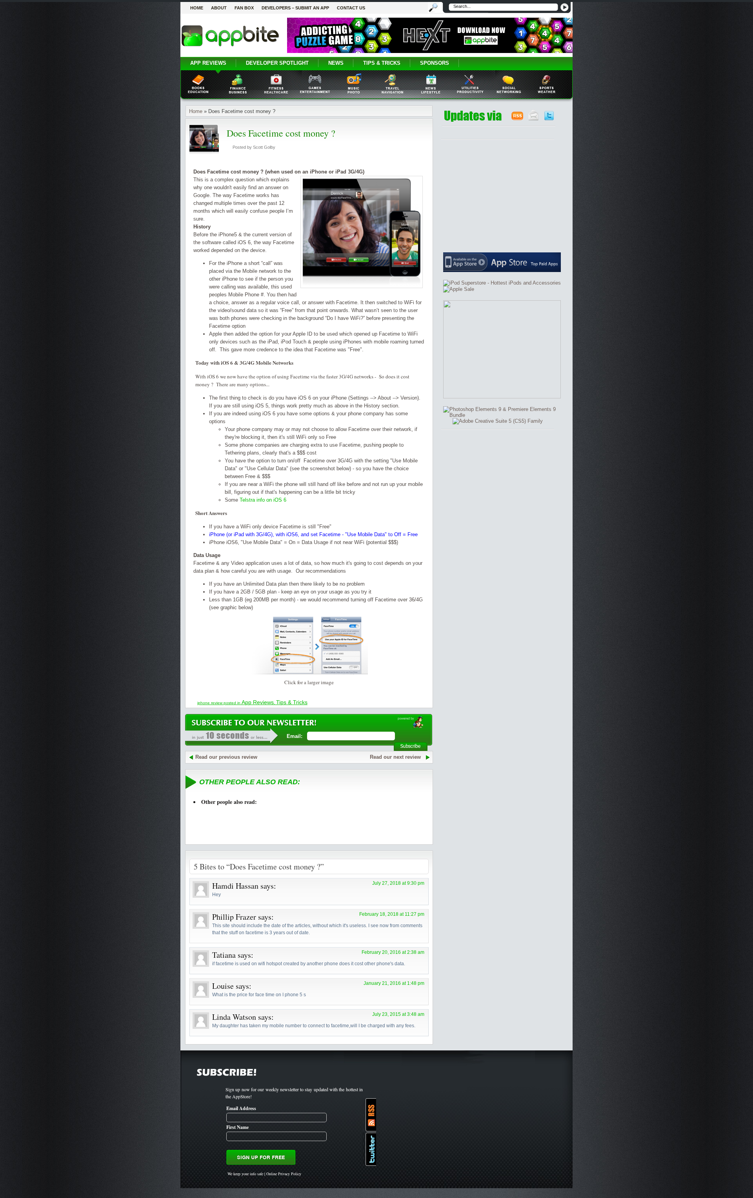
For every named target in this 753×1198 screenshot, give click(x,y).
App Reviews (208, 63)
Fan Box (244, 7)
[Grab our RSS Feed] (517, 119)
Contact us (351, 7)
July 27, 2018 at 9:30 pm (398, 883)
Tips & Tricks (381, 63)
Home (196, 7)
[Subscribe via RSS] (369, 1115)
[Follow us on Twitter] (549, 119)
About (219, 7)
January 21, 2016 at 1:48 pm (394, 983)
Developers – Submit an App (295, 7)
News (336, 63)
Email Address (241, 1108)
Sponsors (434, 63)
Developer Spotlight (277, 63)
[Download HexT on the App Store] (430, 51)
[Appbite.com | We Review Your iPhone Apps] (230, 45)
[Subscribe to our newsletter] (534, 119)
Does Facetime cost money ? (281, 133)
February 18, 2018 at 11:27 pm (391, 914)
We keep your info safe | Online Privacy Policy (264, 1173)
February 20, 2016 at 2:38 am (393, 952)
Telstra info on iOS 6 (263, 500)
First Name (237, 1127)
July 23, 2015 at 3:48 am (398, 1014)
